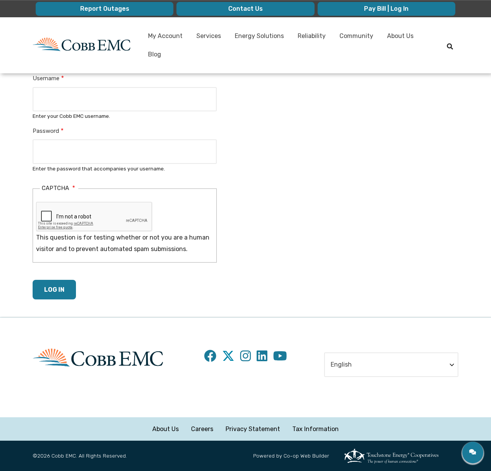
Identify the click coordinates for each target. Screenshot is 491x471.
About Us (165, 429)
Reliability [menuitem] (309, 38)
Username (46, 78)
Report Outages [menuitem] (104, 8)
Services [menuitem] (205, 38)
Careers (202, 429)
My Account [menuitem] (162, 38)
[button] (472, 452)
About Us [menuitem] (397, 38)
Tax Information (315, 429)
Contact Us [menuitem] (245, 8)
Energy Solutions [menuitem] (256, 38)
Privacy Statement (253, 429)
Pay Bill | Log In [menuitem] (386, 8)
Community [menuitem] (353, 38)
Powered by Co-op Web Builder (291, 456)
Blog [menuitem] (154, 54)
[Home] (81, 44)
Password (46, 130)
